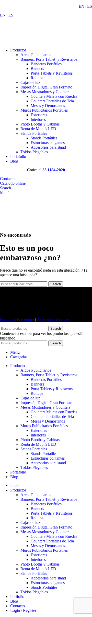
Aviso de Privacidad (53, 319)
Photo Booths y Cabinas (40, 124)
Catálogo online (13, 183)
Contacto (7, 178)
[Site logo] (28, 41)
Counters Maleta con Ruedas (54, 96)
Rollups (37, 78)
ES (89, 6)
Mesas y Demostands (48, 105)
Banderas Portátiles (46, 64)
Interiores (38, 119)
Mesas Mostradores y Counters (45, 92)
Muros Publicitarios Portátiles (44, 110)
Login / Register (23, 610)
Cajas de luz (30, 82)
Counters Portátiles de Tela (52, 101)
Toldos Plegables (34, 152)
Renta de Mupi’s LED (38, 129)
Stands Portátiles (33, 133)
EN (81, 6)
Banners (37, 68)
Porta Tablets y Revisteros (52, 73)
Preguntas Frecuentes (17, 319)
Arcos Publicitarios (35, 54)
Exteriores (39, 115)
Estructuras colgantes (48, 142)
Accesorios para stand (48, 147)
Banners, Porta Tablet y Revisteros (48, 59)
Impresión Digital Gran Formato (46, 87)
